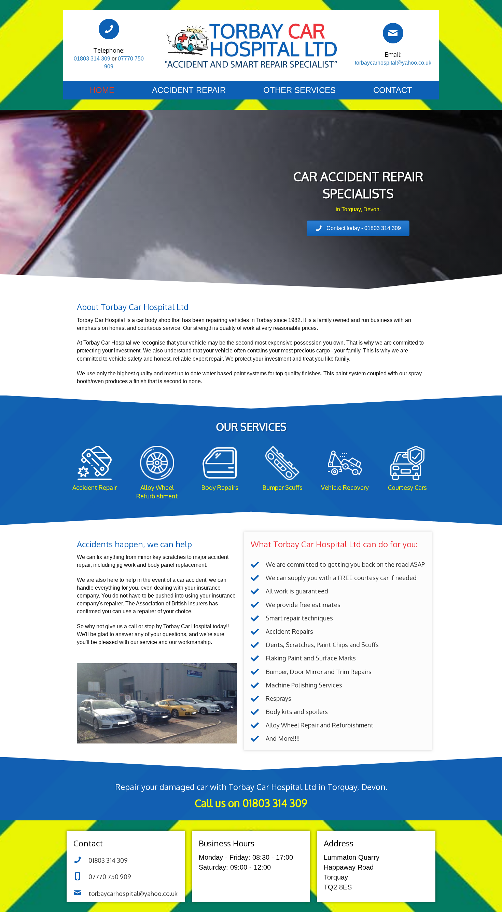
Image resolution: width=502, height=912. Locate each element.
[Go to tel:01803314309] (251, 797)
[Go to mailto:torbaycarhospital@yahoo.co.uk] (393, 45)
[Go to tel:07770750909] (125, 877)
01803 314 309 (92, 59)
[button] (358, 228)
